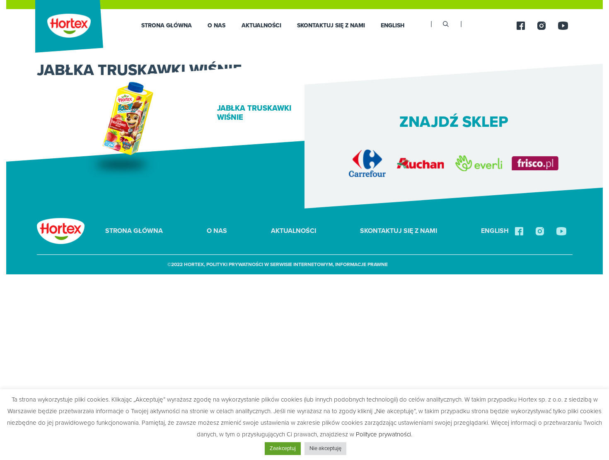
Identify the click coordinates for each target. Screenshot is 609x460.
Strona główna (166, 25)
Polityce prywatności (383, 434)
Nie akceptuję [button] (325, 448)
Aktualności (261, 25)
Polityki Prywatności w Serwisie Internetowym (269, 264)
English (392, 25)
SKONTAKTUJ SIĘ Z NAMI (331, 25)
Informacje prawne (361, 264)
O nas (216, 25)
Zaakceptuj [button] (283, 448)
